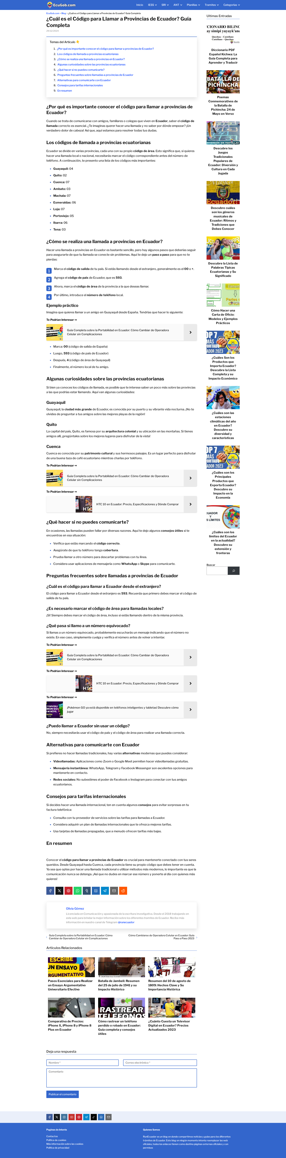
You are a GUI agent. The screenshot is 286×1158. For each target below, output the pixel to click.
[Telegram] (105, 891)
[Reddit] (123, 891)
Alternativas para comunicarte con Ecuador (84, 80)
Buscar (211, 564)
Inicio (139, 4)
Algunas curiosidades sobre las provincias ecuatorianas (91, 64)
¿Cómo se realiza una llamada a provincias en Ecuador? (91, 59)
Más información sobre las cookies (64, 1143)
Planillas (192, 4)
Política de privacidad (57, 1147)
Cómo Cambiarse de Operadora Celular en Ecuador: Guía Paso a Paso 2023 (161, 937)
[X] (59, 891)
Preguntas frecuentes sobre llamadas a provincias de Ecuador (95, 75)
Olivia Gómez (75, 908)
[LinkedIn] (96, 891)
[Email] (114, 891)
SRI (164, 4)
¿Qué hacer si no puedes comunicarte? (80, 69)
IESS (151, 4)
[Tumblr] (87, 891)
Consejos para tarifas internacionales (80, 85)
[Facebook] (50, 891)
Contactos (52, 1136)
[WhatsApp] (78, 891)
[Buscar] (233, 571)
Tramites (210, 4)
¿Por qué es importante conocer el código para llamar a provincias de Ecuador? (105, 48)
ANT (176, 4)
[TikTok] (94, 1117)
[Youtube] (72, 1117)
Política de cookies (56, 1140)
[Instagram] (64, 1117)
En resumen (64, 90)
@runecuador (126, 922)
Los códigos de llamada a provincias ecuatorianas (88, 54)
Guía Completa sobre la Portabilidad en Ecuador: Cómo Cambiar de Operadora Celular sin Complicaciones (81, 937)
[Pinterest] (68, 891)
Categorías (230, 4)
